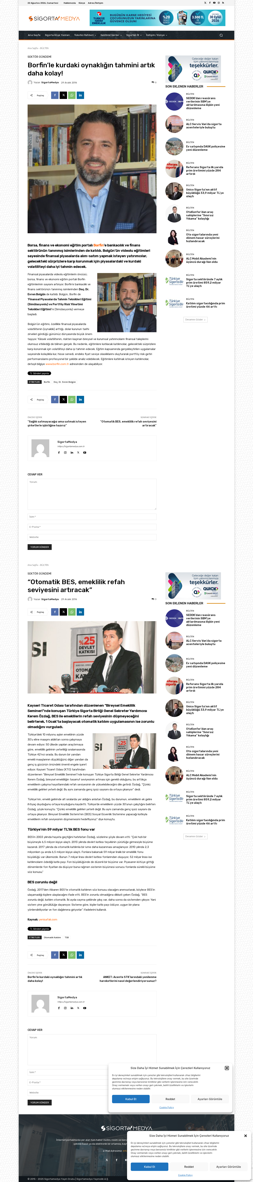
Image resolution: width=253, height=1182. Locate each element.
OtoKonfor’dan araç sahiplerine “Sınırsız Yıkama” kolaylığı (200, 215)
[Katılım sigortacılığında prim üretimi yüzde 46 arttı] (174, 303)
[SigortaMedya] (31, 82)
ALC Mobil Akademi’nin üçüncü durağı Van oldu (202, 260)
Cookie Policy (185, 1175)
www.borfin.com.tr (57, 364)
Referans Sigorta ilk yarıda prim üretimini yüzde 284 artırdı (204, 171)
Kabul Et (149, 1166)
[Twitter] (205, 3)
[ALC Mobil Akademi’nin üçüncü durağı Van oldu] (174, 258)
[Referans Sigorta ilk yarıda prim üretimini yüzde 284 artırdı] (174, 169)
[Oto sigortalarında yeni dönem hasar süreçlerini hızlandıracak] (174, 236)
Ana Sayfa (33, 48)
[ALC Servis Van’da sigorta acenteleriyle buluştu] (174, 124)
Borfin (99, 245)
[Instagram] (219, 3)
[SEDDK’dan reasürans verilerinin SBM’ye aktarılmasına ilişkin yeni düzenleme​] (174, 101)
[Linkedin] (80, 95)
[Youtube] (214, 3)
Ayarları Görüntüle (228, 1166)
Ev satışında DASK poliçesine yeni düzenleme (205, 148)
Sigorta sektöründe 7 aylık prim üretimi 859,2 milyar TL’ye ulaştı (204, 283)
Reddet (189, 1166)
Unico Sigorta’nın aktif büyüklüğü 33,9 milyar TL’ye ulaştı (205, 193)
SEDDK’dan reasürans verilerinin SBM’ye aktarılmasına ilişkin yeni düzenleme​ (203, 103)
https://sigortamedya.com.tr (70, 446)
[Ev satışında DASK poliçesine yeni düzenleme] (174, 146)
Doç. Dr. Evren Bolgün (65, 381)
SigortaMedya (50, 82)
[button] (245, 1136)
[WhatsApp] (72, 95)
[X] (63, 95)
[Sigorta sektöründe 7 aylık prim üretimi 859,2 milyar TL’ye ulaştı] (174, 281)
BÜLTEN (44, 48)
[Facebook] (210, 3)
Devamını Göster (194, 319)
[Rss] (223, 3)
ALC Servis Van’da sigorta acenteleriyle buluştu (204, 125)
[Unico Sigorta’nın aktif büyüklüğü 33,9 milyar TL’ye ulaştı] (174, 191)
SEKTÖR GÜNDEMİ (39, 56)
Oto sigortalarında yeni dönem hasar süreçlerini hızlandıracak (202, 238)
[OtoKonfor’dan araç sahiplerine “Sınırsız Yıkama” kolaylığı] (174, 214)
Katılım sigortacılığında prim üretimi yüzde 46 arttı (205, 305)
